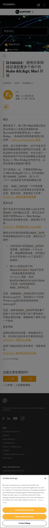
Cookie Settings (24, 523)
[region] (24, 501)
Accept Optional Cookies (24, 510)
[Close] (45, 478)
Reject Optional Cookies (24, 517)
